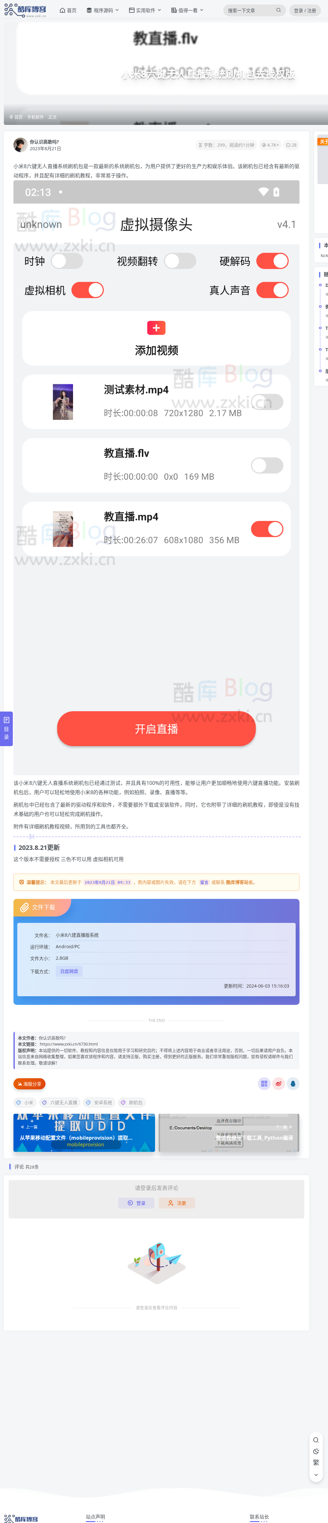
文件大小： (41, 958)
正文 (52, 117)
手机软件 (35, 117)
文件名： (44, 935)
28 (294, 145)
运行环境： (41, 947)
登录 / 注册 (305, 10)
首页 (18, 117)
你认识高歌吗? (44, 142)
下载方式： (41, 971)
